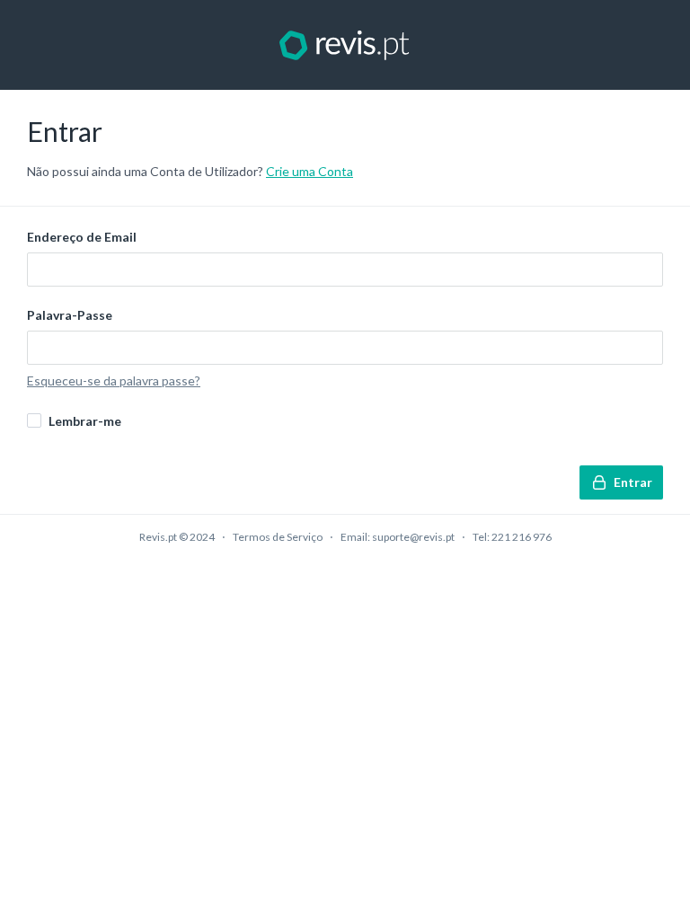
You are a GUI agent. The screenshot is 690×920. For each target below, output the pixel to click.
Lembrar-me (85, 421)
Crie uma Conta (309, 171)
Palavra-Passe (69, 315)
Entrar (633, 482)
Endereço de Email (82, 236)
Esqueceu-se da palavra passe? (113, 380)
